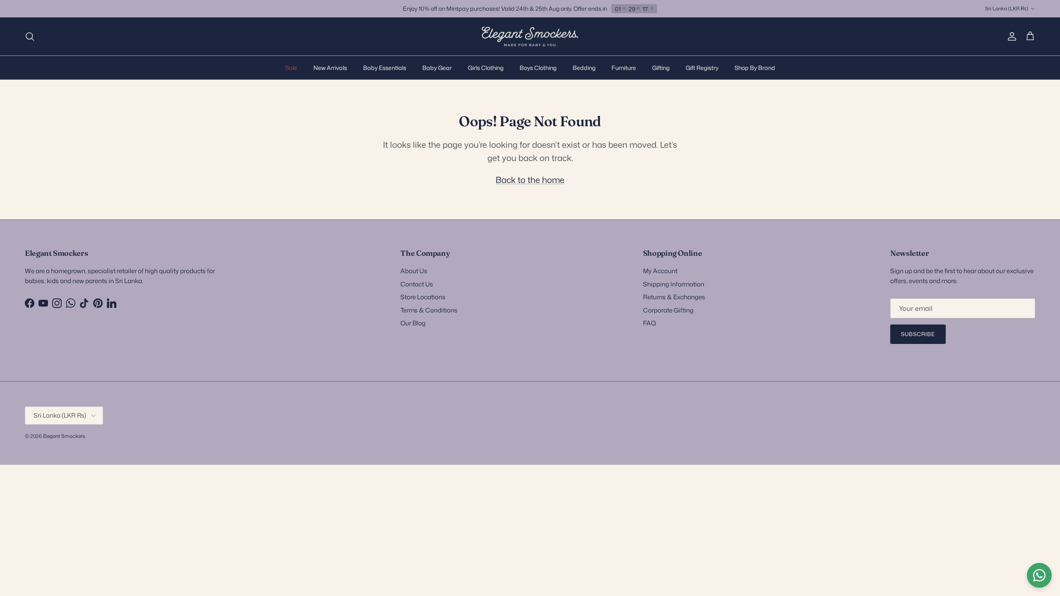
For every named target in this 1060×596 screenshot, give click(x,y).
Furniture (624, 68)
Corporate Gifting (668, 310)
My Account (660, 271)
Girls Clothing (486, 68)
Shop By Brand (755, 68)
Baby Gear (437, 68)
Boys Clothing (538, 68)
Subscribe (918, 334)
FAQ (649, 323)
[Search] (30, 36)
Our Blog (413, 323)
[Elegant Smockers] (530, 37)
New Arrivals (330, 68)
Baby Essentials (384, 68)
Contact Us (416, 284)
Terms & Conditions (429, 310)
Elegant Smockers (64, 436)
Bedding (584, 68)
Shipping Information (673, 284)
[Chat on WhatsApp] (1039, 575)
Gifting (661, 68)
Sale (291, 68)
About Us (413, 271)
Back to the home (530, 179)
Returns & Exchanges (674, 297)
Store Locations (423, 297)
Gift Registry (702, 68)
